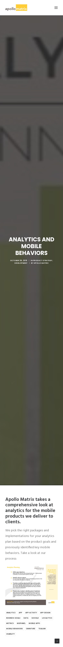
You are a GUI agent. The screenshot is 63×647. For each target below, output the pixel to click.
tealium (42, 628)
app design (45, 612)
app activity (31, 612)
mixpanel (21, 623)
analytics (11, 612)
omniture (30, 628)
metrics (10, 623)
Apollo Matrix (41, 263)
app (20, 612)
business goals (13, 618)
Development (21, 263)
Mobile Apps (34, 623)
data (26, 618)
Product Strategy (42, 260)
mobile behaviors (14, 628)
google (35, 618)
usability (10, 634)
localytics (47, 618)
